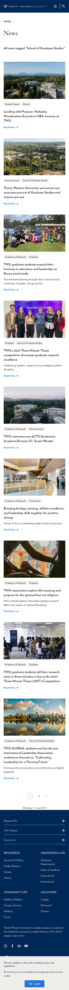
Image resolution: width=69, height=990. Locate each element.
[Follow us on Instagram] (6, 946)
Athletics (8, 911)
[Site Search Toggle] (63, 6)
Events (7, 917)
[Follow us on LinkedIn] (19, 946)
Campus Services (13, 905)
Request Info (10, 820)
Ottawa (45, 911)
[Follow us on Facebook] (13, 946)
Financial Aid (47, 875)
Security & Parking (13, 860)
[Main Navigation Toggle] (55, 6)
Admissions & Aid (53, 852)
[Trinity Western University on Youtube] (26, 946)
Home (7, 21)
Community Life (15, 892)
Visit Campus (11, 830)
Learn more (18, 935)
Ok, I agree (34, 983)
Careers (8, 871)
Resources (12, 852)
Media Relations (12, 866)
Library (7, 877)
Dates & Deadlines (50, 869)
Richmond (46, 905)
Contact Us (10, 840)
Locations (48, 892)
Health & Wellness (13, 899)
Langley (45, 899)
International (47, 881)
